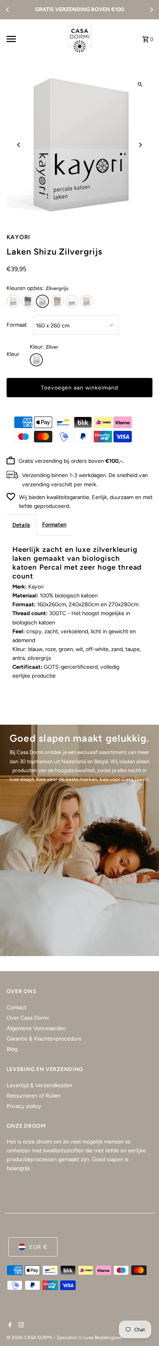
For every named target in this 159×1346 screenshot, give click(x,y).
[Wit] (71, 301)
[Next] (151, 9)
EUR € (38, 1246)
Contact (16, 1007)
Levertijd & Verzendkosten (39, 1085)
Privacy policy (24, 1106)
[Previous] (8, 9)
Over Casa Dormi (28, 1017)
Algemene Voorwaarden (36, 1028)
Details (21, 524)
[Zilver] (36, 359)
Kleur (13, 354)
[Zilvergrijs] (42, 301)
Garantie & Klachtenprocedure (44, 1038)
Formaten (54, 524)
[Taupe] (57, 301)
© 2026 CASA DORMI (30, 1337)
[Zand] (86, 301)
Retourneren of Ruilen (34, 1095)
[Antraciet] (27, 301)
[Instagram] (20, 1325)
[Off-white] (13, 301)
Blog (12, 1049)
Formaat (17, 324)
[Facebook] (9, 1325)
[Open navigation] (32, 39)
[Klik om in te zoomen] (140, 84)
